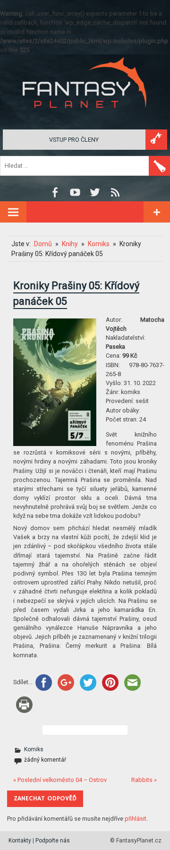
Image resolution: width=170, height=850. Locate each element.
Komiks (33, 749)
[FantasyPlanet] (85, 115)
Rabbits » (144, 779)
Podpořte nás (52, 840)
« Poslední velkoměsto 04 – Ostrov (60, 779)
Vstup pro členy (74, 139)
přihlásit (135, 818)
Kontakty (19, 840)
